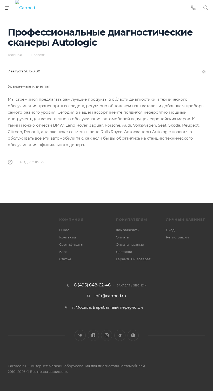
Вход (170, 230)
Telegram (119, 335)
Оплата (122, 237)
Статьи (65, 259)
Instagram (106, 335)
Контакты (67, 237)
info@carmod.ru (110, 295)
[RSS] (203, 71)
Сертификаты (71, 244)
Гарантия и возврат (133, 259)
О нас (64, 230)
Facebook (93, 335)
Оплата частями (130, 244)
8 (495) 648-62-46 (92, 285)
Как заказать (127, 230)
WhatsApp (133, 335)
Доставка (124, 252)
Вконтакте (80, 335)
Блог (63, 252)
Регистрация (177, 237)
